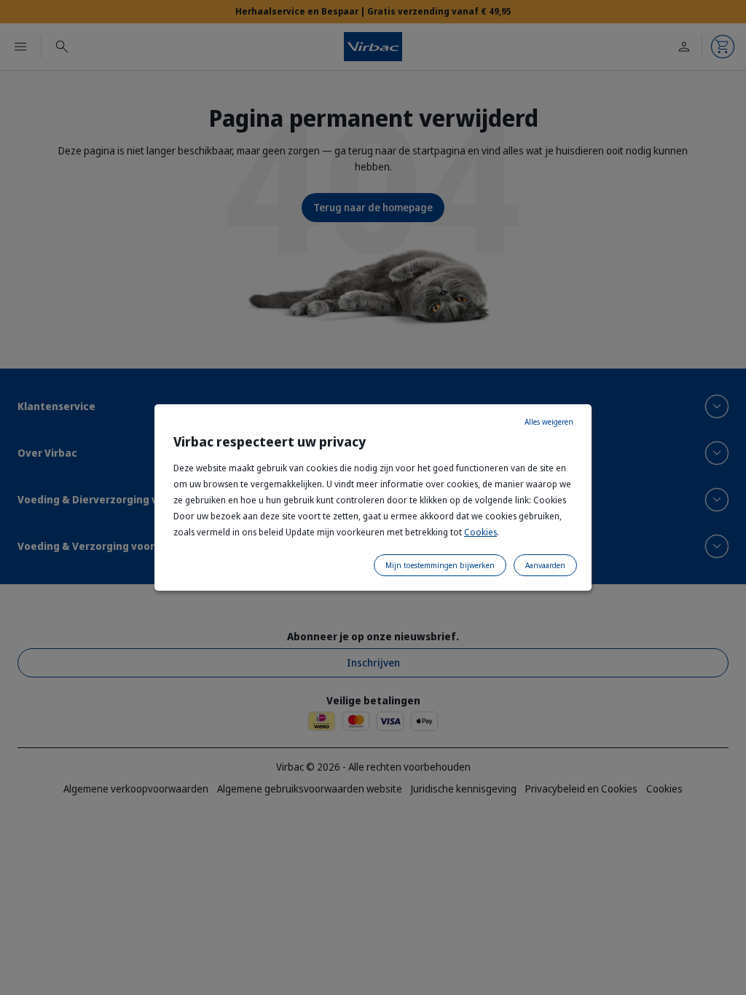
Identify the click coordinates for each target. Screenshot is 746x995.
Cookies (480, 532)
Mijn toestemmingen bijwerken (440, 565)
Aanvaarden (545, 565)
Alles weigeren (549, 422)
